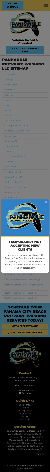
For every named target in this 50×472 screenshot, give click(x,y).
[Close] (46, 202)
